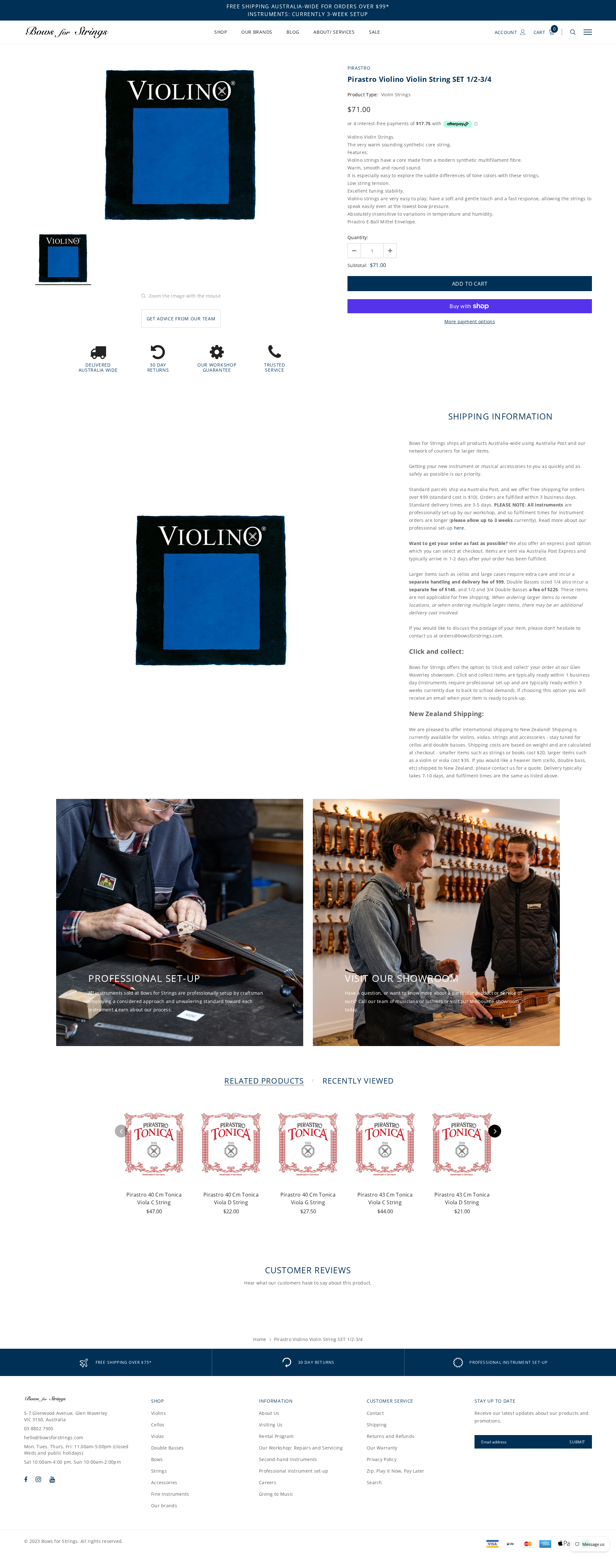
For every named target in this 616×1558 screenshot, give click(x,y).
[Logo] (73, 32)
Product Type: (362, 94)
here (459, 528)
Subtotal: (357, 265)
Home (259, 1339)
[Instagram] (38, 1479)
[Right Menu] (588, 32)
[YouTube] (52, 1479)
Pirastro (359, 68)
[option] (181, 146)
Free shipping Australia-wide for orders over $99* (308, 6)
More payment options (469, 321)
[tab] (263, 1080)
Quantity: (357, 237)
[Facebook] (25, 1479)
